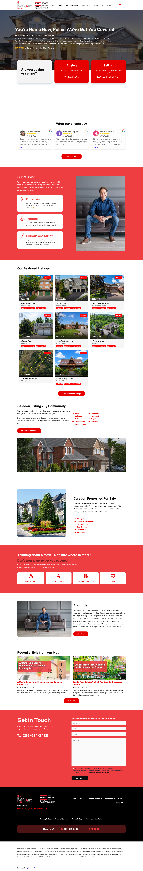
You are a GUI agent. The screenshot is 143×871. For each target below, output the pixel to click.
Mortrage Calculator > (86, 581)
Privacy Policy (95, 772)
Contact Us (106, 5)
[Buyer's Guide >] (31, 576)
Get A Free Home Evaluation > (108, 77)
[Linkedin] (95, 829)
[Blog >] (113, 576)
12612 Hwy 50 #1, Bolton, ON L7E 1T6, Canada (32, 809)
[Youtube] (98, 829)
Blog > (113, 581)
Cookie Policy (77, 819)
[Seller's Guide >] (59, 576)
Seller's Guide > (58, 581)
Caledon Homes (72, 5)
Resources (86, 5)
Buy (60, 5)
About (96, 5)
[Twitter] (92, 829)
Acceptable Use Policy (94, 819)
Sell (53, 5)
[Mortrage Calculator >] (86, 576)
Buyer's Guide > (30, 581)
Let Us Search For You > (72, 77)
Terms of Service (104, 772)
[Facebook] (89, 829)
